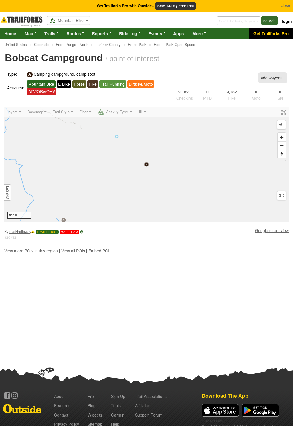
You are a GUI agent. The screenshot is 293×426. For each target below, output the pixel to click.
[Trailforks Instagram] (14, 395)
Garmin (117, 415)
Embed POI (98, 251)
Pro (91, 396)
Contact (61, 415)
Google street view (272, 230)
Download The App (225, 395)
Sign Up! (118, 396)
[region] (146, 164)
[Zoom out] (282, 145)
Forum (149, 415)
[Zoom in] (282, 137)
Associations (151, 396)
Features (62, 405)
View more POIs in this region (31, 251)
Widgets (95, 415)
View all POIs (73, 251)
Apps (178, 33)
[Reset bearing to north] (282, 154)
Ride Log (128, 33)
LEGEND (7, 192)
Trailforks (47, 232)
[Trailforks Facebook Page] (7, 395)
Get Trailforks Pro (271, 33)
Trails (49, 33)
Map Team (69, 232)
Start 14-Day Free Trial (175, 5)
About (59, 396)
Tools (116, 405)
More (197, 33)
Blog (92, 405)
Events (155, 33)
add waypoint (273, 78)
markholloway (20, 231)
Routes (73, 33)
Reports (100, 33)
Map (29, 33)
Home (10, 33)
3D (281, 195)
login (287, 21)
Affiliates (142, 405)
